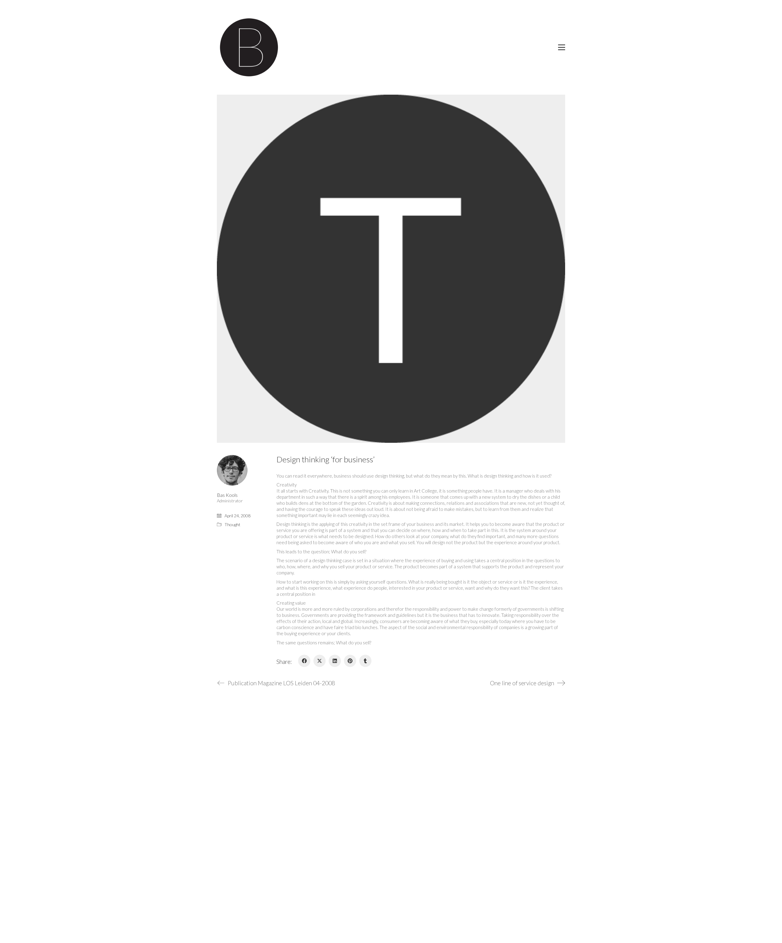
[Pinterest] (350, 661)
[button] (561, 47)
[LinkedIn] (335, 661)
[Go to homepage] (249, 47)
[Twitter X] (319, 661)
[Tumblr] (365, 661)
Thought (232, 524)
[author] (232, 470)
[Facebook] (304, 661)
